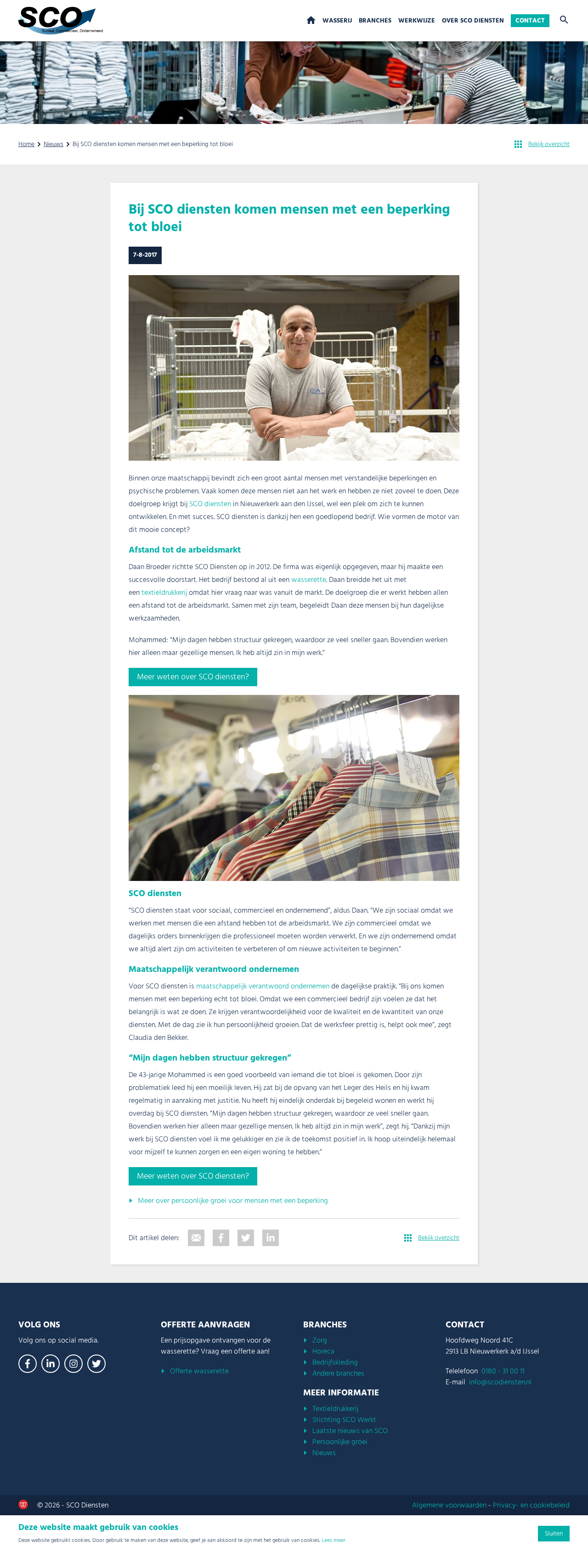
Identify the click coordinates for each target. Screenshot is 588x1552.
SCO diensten (209, 504)
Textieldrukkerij (335, 1409)
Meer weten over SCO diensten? (193, 677)
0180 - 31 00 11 (503, 1371)
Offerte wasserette (199, 1371)
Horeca (323, 1351)
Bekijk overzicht (549, 144)
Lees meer (333, 1540)
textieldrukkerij (164, 592)
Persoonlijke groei (340, 1442)
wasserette (308, 580)
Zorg (319, 1340)
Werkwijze (416, 20)
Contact (530, 20)
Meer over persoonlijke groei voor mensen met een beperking (233, 1201)
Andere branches (338, 1373)
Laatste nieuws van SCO (350, 1431)
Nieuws (53, 144)
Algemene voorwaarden (449, 1505)
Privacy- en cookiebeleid (531, 1505)
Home (311, 20)
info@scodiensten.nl (500, 1382)
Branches (375, 20)
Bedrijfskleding (335, 1362)
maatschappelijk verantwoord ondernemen (262, 986)
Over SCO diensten (473, 20)
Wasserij (337, 20)
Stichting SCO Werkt (344, 1420)
